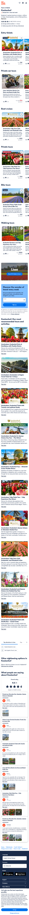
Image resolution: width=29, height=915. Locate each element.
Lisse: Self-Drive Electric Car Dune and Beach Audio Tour (14, 768)
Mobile (4, 870)
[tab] (9, 642)
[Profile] (26, 3)
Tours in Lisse (17, 848)
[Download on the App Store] (20, 874)
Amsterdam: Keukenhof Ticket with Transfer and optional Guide (13, 744)
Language (5, 854)
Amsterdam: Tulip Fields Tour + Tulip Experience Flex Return (11, 794)
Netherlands (9, 847)
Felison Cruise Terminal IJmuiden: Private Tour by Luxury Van (14, 720)
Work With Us (6, 886)
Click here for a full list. (7, 666)
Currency (5, 862)
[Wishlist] (19, 3)
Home (2, 847)
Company (4, 883)
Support (4, 879)
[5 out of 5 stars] (14, 698)
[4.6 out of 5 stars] (5, 21)
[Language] (23, 3)
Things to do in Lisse (6, 848)
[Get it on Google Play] (8, 874)
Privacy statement (15, 314)
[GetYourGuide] (3, 3)
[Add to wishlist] (21, 38)
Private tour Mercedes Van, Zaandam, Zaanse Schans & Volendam (14, 694)
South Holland (18, 847)
